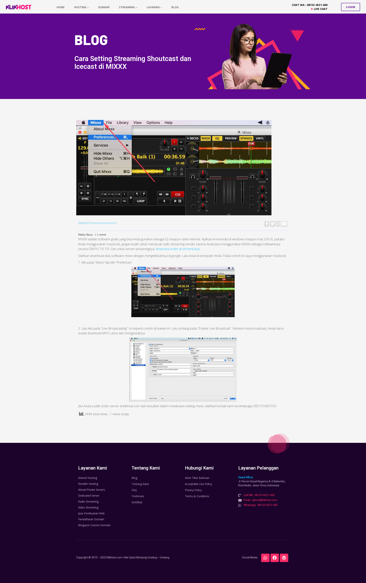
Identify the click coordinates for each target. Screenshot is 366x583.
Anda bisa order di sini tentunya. (178, 249)
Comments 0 (97, 223)
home (61, 7)
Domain (103, 7)
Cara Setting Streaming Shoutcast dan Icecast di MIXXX (132, 63)
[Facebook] (274, 558)
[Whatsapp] (265, 558)
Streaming (127, 7)
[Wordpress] (284, 558)
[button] (350, 7)
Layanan (153, 7)
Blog (175, 7)
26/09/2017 (84, 223)
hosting (80, 7)
